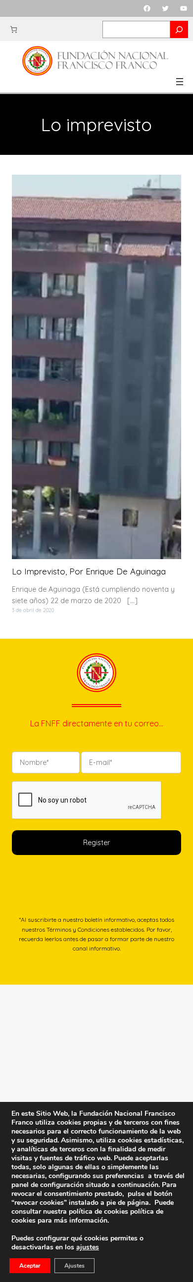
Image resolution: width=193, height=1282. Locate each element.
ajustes (87, 1247)
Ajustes (74, 1266)
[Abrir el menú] (180, 82)
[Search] (179, 29)
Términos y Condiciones (78, 929)
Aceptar (30, 1266)
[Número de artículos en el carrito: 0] (13, 29)
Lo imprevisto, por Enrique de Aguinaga (89, 571)
